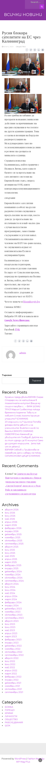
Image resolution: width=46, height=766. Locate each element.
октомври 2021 (13, 689)
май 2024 (10, 593)
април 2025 (11, 559)
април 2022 (11, 670)
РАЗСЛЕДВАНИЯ (14, 722)
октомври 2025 (13, 540)
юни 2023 (10, 627)
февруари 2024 (13, 602)
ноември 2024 (12, 574)
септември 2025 (14, 543)
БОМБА (9, 707)
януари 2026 (11, 531)
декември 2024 (13, 571)
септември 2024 (14, 581)
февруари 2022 (13, 677)
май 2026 (10, 519)
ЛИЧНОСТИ (11, 716)
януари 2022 (12, 680)
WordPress (20, 758)
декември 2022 (13, 646)
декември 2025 (13, 534)
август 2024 (12, 584)
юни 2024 (10, 590)
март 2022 (11, 673)
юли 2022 (10, 661)
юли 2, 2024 (9, 47)
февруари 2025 (13, 565)
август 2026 (11, 509)
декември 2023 (13, 608)
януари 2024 (12, 605)
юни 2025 (10, 553)
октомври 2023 (13, 615)
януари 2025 (11, 568)
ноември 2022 (12, 649)
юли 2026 (10, 513)
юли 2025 (10, 550)
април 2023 (11, 633)
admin (22, 353)
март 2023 (11, 636)
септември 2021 (14, 692)
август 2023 (12, 621)
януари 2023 (12, 642)
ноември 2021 (12, 686)
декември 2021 (13, 683)
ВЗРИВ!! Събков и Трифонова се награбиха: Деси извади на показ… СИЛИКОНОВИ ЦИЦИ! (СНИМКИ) (23, 452)
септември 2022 (14, 655)
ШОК (7, 725)
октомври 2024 (13, 577)
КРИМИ (9, 713)
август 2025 (11, 547)
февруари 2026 (13, 528)
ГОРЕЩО (10, 710)
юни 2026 (10, 516)
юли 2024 (10, 587)
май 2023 (10, 630)
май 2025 (10, 556)
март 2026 (11, 525)
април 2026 (11, 522)
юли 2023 (10, 624)
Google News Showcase (16, 320)
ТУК (17, 329)
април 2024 (11, 596)
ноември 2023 (12, 612)
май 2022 (10, 667)
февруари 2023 (13, 639)
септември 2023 (14, 618)
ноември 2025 (12, 537)
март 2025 (11, 562)
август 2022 (12, 658)
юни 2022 (10, 664)
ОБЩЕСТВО (21, 47)
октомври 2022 (13, 652)
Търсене (7, 375)
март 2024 (11, 599)
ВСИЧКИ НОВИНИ (23, 14)
